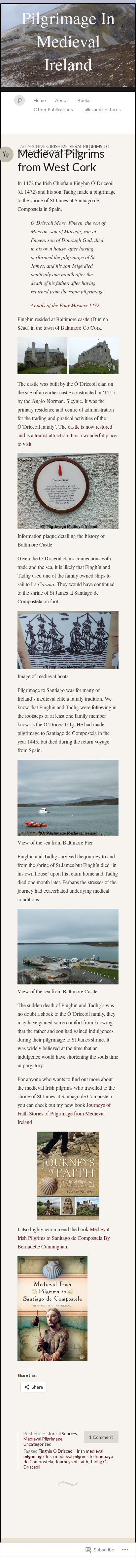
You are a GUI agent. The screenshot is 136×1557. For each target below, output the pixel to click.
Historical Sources (60, 1433)
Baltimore (72, 327)
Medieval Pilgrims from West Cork (60, 160)
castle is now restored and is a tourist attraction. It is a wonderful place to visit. (67, 435)
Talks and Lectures (101, 109)
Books (84, 100)
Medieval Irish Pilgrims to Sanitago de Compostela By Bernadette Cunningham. (63, 1238)
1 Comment (101, 1437)
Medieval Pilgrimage (42, 1438)
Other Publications (53, 109)
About (61, 100)
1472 (65, 305)
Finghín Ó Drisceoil (57, 1451)
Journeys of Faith (71, 1461)
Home (40, 100)
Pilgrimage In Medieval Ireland (68, 40)
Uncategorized (37, 1444)
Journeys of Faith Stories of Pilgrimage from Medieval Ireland (64, 1113)
